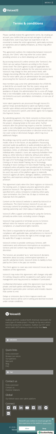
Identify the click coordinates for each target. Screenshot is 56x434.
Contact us (10, 387)
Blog (7, 363)
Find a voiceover (12, 353)
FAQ (7, 366)
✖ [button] (52, 419)
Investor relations (13, 390)
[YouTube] (27, 407)
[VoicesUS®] (11, 10)
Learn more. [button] (47, 423)
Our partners (11, 358)
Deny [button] (44, 428)
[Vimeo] (33, 407)
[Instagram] (39, 407)
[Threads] (46, 407)
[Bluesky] (8, 413)
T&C (11, 372)
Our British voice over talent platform (21, 398)
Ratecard (9, 361)
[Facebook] (14, 407)
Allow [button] (27, 428)
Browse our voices (13, 356)
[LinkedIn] (21, 407)
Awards (13, 340)
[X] (8, 407)
